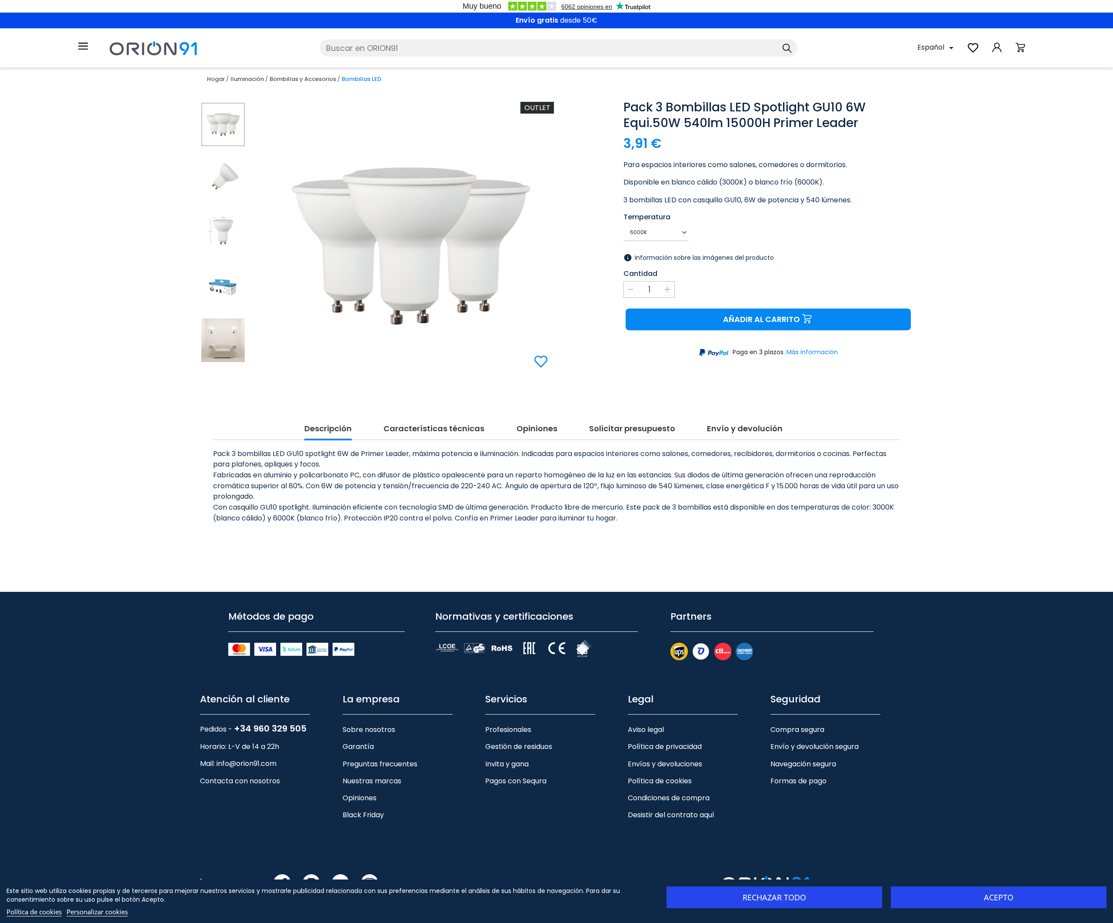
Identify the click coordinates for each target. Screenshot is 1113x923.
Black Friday (363, 815)
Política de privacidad (665, 747)
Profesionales (508, 730)
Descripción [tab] (328, 429)
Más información (812, 352)
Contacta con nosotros (240, 781)
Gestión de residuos (518, 747)
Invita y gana (507, 764)
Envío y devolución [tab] (745, 429)
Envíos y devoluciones (665, 764)
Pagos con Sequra (516, 781)
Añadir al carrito (761, 319)
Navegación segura (803, 764)
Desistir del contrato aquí (671, 815)
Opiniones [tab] (537, 429)
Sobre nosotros (369, 730)
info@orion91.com (247, 764)
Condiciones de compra (669, 798)
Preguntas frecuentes (380, 764)
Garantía (358, 747)
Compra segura (797, 730)
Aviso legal (646, 730)
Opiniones (360, 798)
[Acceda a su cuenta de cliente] (997, 52)
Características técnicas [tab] (433, 429)
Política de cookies (660, 781)
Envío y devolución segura (814, 747)
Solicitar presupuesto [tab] (632, 429)
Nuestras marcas (372, 781)
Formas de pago (798, 781)
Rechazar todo (774, 897)
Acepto (998, 897)
